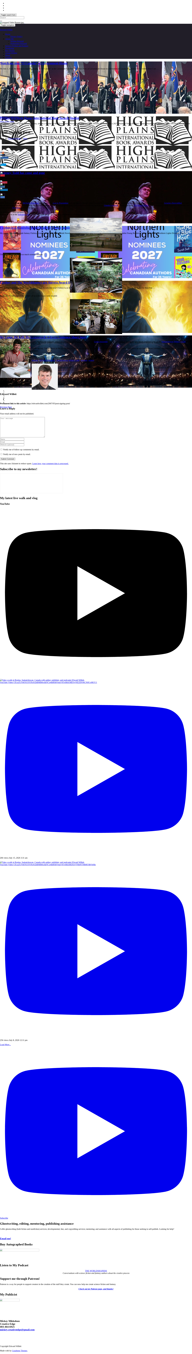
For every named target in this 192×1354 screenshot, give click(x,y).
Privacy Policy (16, 36)
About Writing (11, 53)
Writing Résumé (17, 41)
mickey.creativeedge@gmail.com (17, 1329)
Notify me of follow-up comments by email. (21, 449)
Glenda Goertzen (111, 205)
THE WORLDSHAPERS (96, 1271)
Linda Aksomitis (101, 342)
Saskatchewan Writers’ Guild (173, 342)
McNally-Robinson (31, 203)
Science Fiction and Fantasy (16, 46)
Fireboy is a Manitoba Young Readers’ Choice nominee (36, 227)
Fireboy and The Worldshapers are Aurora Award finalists (39, 282)
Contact (8, 58)
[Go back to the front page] (24, 22)
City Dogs (16, 208)
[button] (4, 407)
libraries (35, 360)
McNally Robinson (47, 360)
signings (84, 360)
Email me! (5, 1238)
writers (91, 360)
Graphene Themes (19, 1351)
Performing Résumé (18, 43)
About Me (9, 39)
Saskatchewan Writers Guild (68, 360)
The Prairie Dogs (141, 205)
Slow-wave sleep (7, 121)
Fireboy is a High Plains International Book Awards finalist (39, 118)
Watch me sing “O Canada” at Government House (34, 63)
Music (7, 55)
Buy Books (10, 50)
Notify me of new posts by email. (17, 454)
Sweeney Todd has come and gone (22, 173)
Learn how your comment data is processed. (50, 463)
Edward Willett (6, 30)
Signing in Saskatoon (9, 117)
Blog (25, 138)
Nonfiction (9, 48)
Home (7, 34)
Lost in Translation (60, 203)
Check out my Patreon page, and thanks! (96, 1289)
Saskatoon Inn (24, 214)
